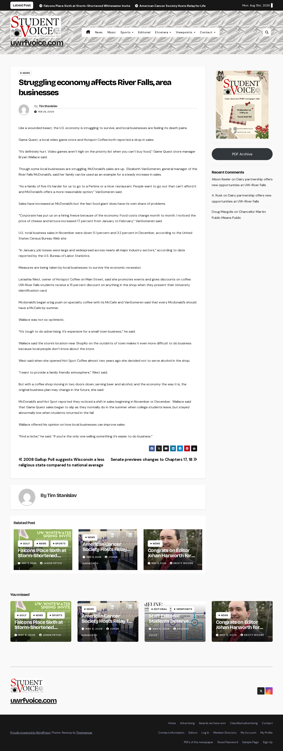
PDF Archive (242, 154)
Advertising (187, 723)
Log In (205, 732)
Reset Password (228, 742)
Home (172, 723)
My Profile (266, 732)
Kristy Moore (183, 563)
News (99, 32)
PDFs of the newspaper (198, 742)
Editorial (144, 32)
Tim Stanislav (48, 106)
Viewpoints (185, 32)
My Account (248, 732)
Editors (193, 732)
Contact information (171, 732)
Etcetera (162, 32)
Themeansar (84, 732)
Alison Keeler (221, 179)
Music (112, 32)
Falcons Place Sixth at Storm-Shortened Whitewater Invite (42, 555)
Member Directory (225, 732)
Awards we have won (212, 723)
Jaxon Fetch (53, 563)
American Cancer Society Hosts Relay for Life (104, 549)
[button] (267, 32)
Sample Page (250, 742)
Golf (26, 543)
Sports (126, 32)
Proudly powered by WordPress (30, 732)
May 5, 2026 (27, 635)
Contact (206, 32)
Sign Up (268, 742)
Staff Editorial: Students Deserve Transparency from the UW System (174, 623)
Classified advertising (244, 723)
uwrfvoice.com (36, 42)
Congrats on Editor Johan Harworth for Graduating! (169, 555)
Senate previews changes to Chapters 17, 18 (152, 459)
